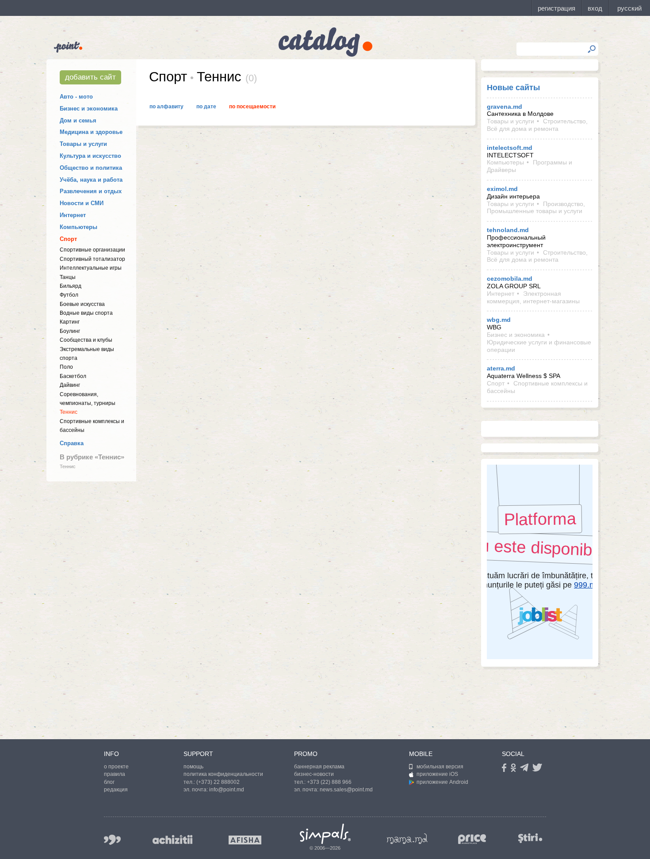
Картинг (70, 322)
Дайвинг (70, 385)
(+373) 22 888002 (218, 782)
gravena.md (504, 106)
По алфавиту (166, 106)
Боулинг (70, 331)
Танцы (68, 277)
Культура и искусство (90, 156)
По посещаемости (252, 106)
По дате (206, 106)
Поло (66, 367)
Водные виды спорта (86, 313)
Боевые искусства (82, 304)
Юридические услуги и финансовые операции (539, 346)
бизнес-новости (314, 774)
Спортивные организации (92, 250)
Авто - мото (76, 96)
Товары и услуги (83, 144)
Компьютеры (78, 227)
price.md (472, 839)
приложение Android (442, 782)
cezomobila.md (509, 278)
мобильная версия (440, 767)
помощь (193, 767)
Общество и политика (91, 167)
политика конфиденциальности (223, 774)
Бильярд (70, 286)
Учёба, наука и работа (91, 179)
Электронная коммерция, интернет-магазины (533, 297)
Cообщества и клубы (86, 340)
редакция (116, 789)
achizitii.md (172, 839)
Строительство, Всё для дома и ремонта (537, 125)
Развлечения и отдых (91, 191)
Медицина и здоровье (91, 132)
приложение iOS (437, 774)
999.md (112, 840)
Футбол (69, 295)
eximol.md (502, 188)
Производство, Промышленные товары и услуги (536, 207)
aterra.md (501, 368)
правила (114, 774)
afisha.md (245, 840)
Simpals (325, 834)
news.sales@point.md (346, 789)
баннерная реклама (319, 767)
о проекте (116, 767)
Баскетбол (73, 376)
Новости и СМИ (81, 203)
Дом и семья (78, 120)
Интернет (73, 215)
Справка (72, 443)
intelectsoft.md (509, 147)
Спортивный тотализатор (92, 259)
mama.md (407, 838)
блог (109, 782)
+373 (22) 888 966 (329, 782)
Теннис (68, 412)
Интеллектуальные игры (91, 268)
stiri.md (530, 838)
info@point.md (226, 789)
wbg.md (499, 319)
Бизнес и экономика (89, 108)
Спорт (68, 239)
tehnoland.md (508, 229)
